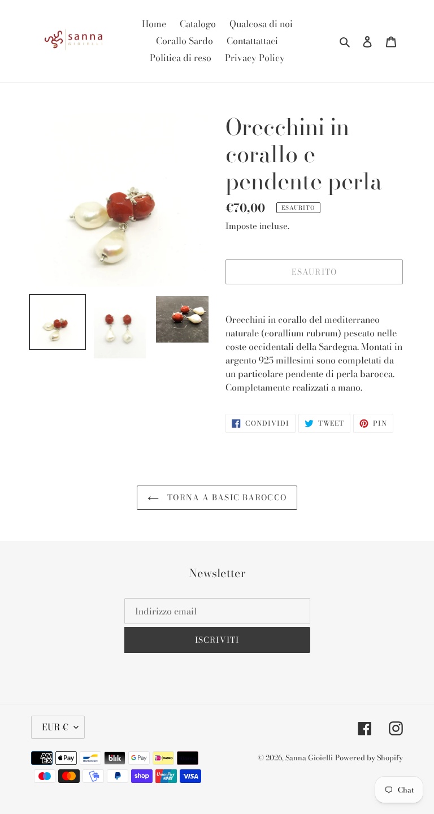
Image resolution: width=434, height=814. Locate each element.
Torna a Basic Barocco (225, 497)
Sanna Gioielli (309, 757)
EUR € (55, 727)
